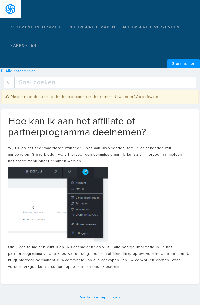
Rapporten (23, 45)
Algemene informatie (35, 27)
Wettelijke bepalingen (100, 297)
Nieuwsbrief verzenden (151, 27)
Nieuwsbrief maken (92, 27)
